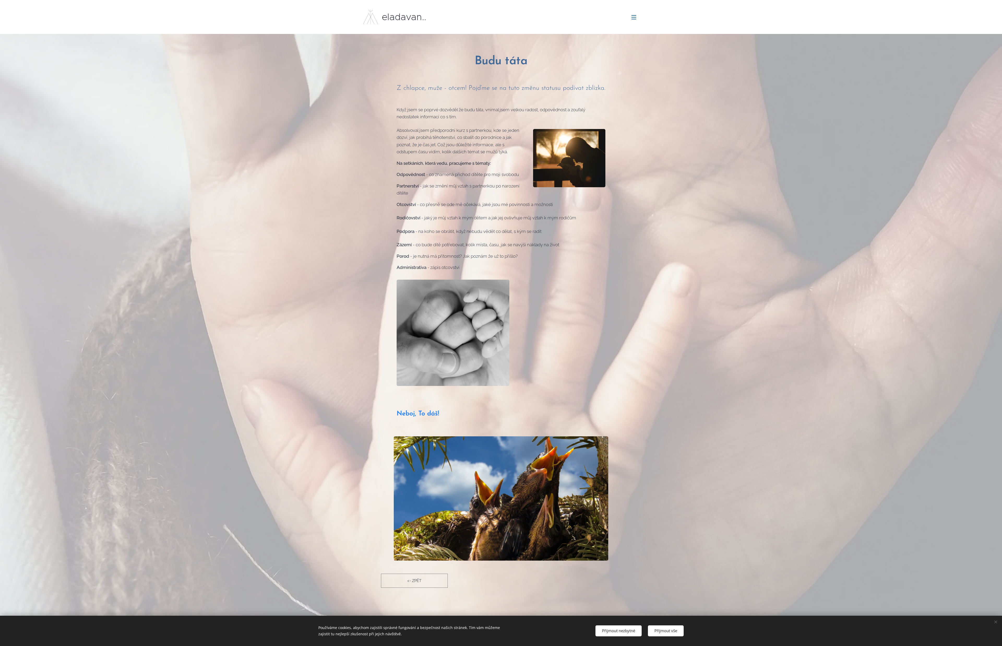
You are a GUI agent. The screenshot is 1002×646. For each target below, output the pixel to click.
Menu (635, 17)
